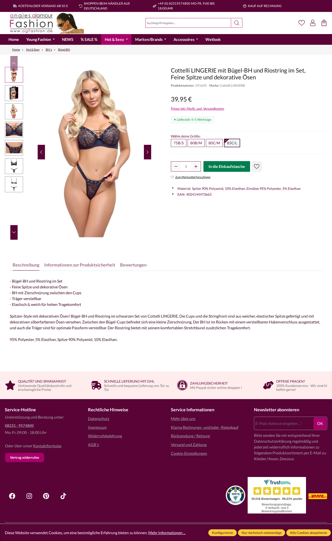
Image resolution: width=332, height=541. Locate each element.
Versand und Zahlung (189, 444)
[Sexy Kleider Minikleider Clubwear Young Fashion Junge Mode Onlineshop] (44, 23)
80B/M (196, 143)
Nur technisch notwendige (261, 533)
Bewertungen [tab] (133, 264)
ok (320, 423)
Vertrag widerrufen (24, 457)
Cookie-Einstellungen (189, 453)
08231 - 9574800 (19, 425)
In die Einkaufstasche (227, 166)
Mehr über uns (183, 418)
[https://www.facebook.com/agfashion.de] (12, 496)
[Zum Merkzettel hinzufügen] (256, 166)
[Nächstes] (147, 152)
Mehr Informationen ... (166, 532)
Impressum (97, 427)
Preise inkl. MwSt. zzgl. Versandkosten (197, 108)
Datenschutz (98, 418)
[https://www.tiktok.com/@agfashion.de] (63, 496)
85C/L (232, 143)
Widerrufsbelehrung (105, 435)
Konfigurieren (222, 533)
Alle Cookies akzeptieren (308, 533)
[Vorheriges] (41, 152)
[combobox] (188, 23)
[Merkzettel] (301, 23)
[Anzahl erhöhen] (196, 166)
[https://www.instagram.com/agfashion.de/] (29, 496)
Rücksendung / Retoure (190, 435)
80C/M (214, 143)
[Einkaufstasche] (324, 23)
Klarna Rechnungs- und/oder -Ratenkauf (204, 427)
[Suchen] (236, 23)
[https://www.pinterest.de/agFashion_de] (46, 496)
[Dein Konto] (313, 23)
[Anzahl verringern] (176, 166)
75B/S (179, 143)
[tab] (26, 265)
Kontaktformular (47, 445)
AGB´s (93, 444)
